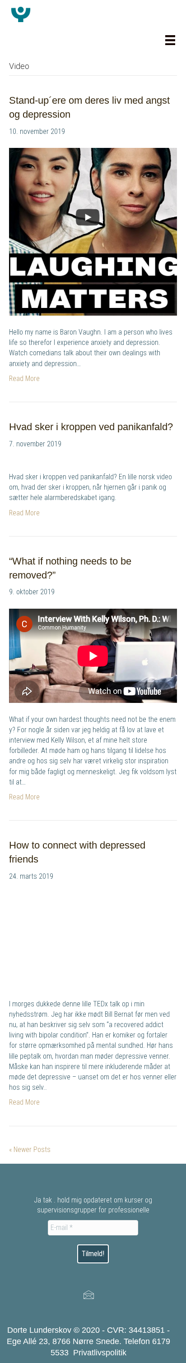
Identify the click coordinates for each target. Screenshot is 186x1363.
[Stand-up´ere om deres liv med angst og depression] (93, 231)
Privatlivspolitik (99, 1352)
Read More (24, 378)
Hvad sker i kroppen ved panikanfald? (91, 426)
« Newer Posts (30, 1149)
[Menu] (170, 40)
